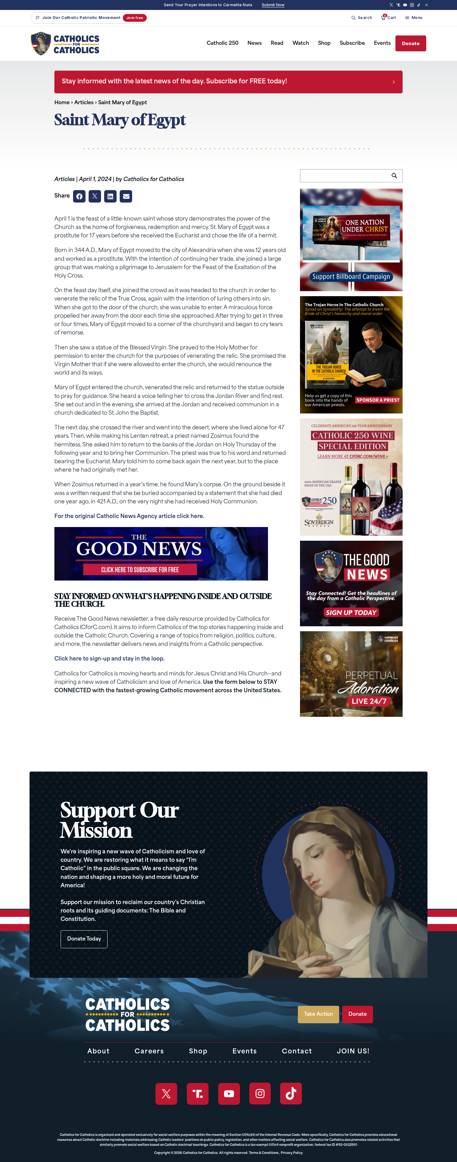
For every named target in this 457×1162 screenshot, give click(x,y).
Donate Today (84, 939)
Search (397, 179)
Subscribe (352, 43)
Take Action (318, 1014)
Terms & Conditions (264, 1153)
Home (62, 102)
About (98, 1052)
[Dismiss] (426, 5)
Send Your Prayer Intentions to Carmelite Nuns (208, 4)
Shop (324, 43)
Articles (84, 102)
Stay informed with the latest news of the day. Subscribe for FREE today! (174, 82)
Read (277, 43)
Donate (411, 43)
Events (382, 43)
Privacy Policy (292, 1153)
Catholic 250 (222, 43)
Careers (149, 1052)
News (254, 43)
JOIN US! (353, 1052)
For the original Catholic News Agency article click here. (129, 516)
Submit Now (273, 4)
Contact (297, 1052)
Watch (301, 43)
